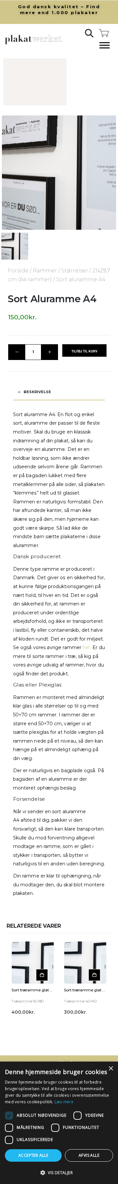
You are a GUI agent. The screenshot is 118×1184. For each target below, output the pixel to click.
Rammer (45, 270)
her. (87, 647)
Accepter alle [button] (33, 1155)
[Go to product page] (33, 962)
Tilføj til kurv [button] (42, 975)
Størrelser (74, 270)
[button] (89, 33)
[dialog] (59, 1123)
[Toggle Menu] (104, 45)
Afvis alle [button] (89, 1155)
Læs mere (63, 1102)
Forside (18, 270)
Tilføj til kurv (84, 351)
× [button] (110, 1068)
